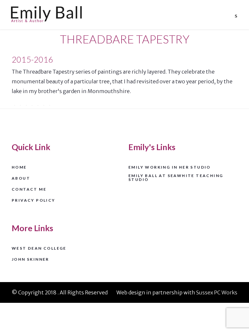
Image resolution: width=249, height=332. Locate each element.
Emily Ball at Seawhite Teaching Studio (175, 178)
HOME (19, 167)
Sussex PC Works (216, 292)
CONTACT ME (29, 189)
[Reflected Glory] (43, 105)
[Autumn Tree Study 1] (14, 105)
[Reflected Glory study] (49, 105)
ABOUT (21, 178)
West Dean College (39, 248)
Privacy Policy (33, 200)
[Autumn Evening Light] (26, 105)
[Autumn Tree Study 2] (20, 105)
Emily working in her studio (169, 167)
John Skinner (30, 259)
